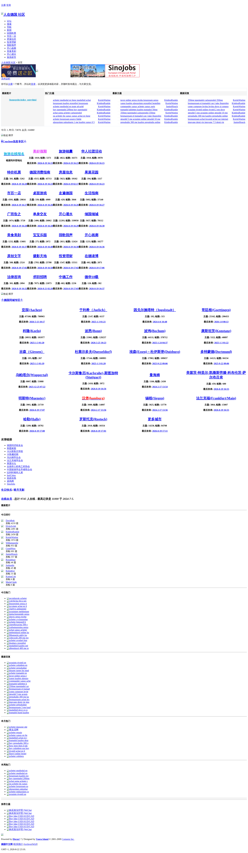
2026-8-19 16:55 (221, 389)
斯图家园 (11, 448)
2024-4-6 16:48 (160, 322)
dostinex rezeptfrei (17, 643)
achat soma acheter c (18, 781)
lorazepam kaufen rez (19, 776)
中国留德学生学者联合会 (19, 469)
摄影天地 (40, 256)
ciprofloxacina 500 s (18, 624)
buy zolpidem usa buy (19, 748)
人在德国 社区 (8, 62)
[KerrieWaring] (2, 537)
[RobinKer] (2, 571)
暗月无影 (19, 489)
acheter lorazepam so (18, 786)
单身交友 (40, 214)
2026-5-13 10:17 (37, 322)
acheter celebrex (16, 756)
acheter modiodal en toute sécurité (68, 106)
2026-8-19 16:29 (71, 226)
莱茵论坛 (11, 463)
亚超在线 (11, 478)
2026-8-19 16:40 (45, 247)
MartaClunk (11, 582)
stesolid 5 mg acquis (18, 694)
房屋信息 (11, 39)
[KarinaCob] (2, 577)
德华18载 (91, 277)
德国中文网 (7, 844)
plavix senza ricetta (17, 616)
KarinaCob (11, 576)
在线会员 (6, 498)
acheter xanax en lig (18, 735)
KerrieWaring (104, 100)
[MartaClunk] (2, 582)
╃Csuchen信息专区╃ (13, 141)
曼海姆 (155, 375)
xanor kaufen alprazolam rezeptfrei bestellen (140, 103)
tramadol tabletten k (18, 683)
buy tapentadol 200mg (19, 778)
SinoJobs (11, 484)
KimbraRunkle (103, 103)
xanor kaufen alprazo (18, 678)
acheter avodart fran (18, 640)
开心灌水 (11, 54)
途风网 (10, 481)
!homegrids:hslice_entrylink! (23, 100)
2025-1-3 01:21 (98, 322)
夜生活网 (13, 729)
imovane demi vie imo (19, 702)
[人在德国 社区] (13, 14)
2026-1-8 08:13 (221, 322)
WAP (34, 844)
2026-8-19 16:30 (96, 226)
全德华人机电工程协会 (18, 466)
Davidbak (10, 520)
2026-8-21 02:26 (45, 288)
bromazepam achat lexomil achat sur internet (208, 119)
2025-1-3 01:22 (221, 342)
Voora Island (42, 839)
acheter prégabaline (18, 704)
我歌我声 (11, 45)
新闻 (9, 30)
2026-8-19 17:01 (98, 431)
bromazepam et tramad (19, 689)
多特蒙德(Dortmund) (216, 352)
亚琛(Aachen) (32, 310)
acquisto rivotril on (17, 662)
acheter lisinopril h (17, 622)
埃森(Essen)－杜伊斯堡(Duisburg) (154, 352)
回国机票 (11, 33)
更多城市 (155, 419)
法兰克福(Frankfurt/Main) (216, 398)
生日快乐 (6, 489)
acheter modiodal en (18, 770)
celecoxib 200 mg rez (19, 638)
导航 (9, 27)
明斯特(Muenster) (32, 398)
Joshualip (10, 565)
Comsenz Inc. (68, 839)
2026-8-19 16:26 (45, 205)
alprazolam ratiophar (18, 789)
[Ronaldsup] (2, 560)
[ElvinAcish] (2, 526)
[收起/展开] (7, 135)
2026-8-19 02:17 (71, 184)
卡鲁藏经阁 (12, 454)
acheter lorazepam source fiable (67, 119)
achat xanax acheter (18, 630)
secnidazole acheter (18, 598)
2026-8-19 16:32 (19, 288)
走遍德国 (66, 193)
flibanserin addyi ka (18, 635)
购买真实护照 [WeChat (20, 810)
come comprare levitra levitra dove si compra (208, 106)
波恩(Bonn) (93, 331)
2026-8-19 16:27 (19, 205)
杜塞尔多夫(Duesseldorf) (93, 352)
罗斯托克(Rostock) (93, 419)
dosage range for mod (19, 670)
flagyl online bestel (17, 753)
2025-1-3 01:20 (37, 342)
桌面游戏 (40, 193)
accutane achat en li (18, 606)
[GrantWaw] (2, 549)
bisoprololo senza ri (18, 603)
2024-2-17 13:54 (160, 387)
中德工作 (66, 277)
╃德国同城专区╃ (12, 300)
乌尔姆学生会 (14, 457)
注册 (3, 5)
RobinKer (10, 571)
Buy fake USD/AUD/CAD (21, 816)
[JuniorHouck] (2, 554)
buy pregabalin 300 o (18, 743)
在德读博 (91, 256)
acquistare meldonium (19, 611)
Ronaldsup (11, 559)
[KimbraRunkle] (2, 532)
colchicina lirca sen (17, 601)
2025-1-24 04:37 (160, 342)
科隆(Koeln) (32, 331)
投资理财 (11, 42)
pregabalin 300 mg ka (19, 697)
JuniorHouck (172, 106)
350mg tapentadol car (19, 686)
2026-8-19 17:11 (160, 431)
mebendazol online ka (19, 632)
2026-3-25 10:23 (98, 342)
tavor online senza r (18, 676)
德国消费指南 (40, 172)
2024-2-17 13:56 (98, 410)
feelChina (11, 475)
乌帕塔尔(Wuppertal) (32, 375)
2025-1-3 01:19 (37, 363)
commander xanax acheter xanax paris (137, 106)
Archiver (28, 844)
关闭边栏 (5, 79)
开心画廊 (11, 48)
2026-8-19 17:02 (19, 268)
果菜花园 (91, 172)
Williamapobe (12, 543)
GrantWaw (11, 548)
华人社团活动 (91, 151)
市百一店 (11, 36)
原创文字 (14, 256)
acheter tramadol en (18, 673)
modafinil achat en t (18, 738)
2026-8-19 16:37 (19, 247)
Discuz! (16, 839)
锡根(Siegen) (154, 398)
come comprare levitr (18, 691)
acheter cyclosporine (18, 619)
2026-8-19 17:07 (37, 410)
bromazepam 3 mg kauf (20, 707)
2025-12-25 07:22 (37, 387)
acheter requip (15, 732)
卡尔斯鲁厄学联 (15, 451)
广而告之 (14, 214)
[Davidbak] (2, 521)
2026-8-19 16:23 (71, 163)
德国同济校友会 (15, 445)
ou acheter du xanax (18, 784)
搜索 (9, 24)
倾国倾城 (91, 214)
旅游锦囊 (66, 151)
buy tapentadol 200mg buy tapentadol (70, 109)
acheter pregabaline (18, 668)
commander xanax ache (20, 681)
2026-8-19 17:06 (96, 268)
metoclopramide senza (19, 614)
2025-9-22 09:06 (160, 363)
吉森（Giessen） (31, 352)
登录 (8, 5)
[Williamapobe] (2, 543)
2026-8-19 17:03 (71, 288)
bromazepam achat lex (19, 699)
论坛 (9, 21)
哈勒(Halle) (31, 419)
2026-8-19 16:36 (96, 247)
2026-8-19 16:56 (98, 389)
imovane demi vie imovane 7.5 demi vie (206, 122)
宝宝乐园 (40, 235)
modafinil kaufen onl (18, 645)
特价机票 (14, 172)
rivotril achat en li (17, 751)
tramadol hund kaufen (19, 712)
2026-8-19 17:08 (37, 431)
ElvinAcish (11, 526)
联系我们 (18, 844)
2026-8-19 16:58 (45, 268)
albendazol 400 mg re (19, 648)
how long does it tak (18, 745)
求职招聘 (40, 277)
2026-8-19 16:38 (71, 247)
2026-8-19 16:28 (19, 184)
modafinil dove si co (18, 710)
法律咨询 (14, 277)
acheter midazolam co (19, 791)
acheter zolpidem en (18, 665)
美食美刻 (11, 51)
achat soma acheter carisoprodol (67, 113)
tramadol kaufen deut (18, 740)
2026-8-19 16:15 (45, 163)
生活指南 (91, 193)
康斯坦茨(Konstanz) (216, 331)
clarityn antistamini (17, 609)
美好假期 (40, 151)
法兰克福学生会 (15, 460)
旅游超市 (11, 57)
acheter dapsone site (18, 727)
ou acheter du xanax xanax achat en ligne (71, 116)
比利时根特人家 (15, 472)
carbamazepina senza (18, 627)
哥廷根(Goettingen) (216, 310)
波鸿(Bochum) (154, 331)
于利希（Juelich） (93, 310)
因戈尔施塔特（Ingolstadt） (155, 310)
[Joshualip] (2, 565)
